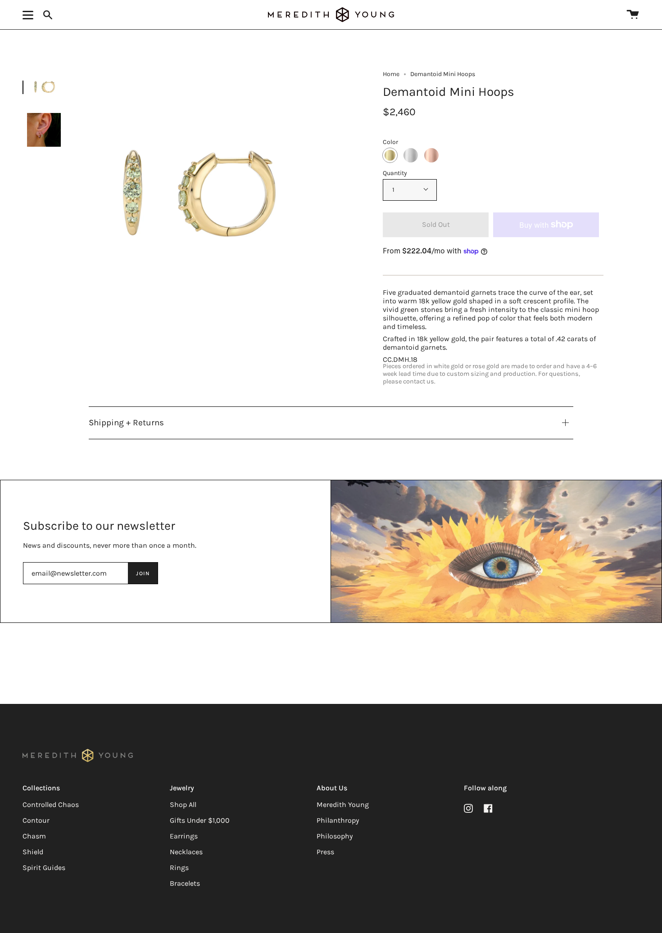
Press (325, 851)
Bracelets (185, 883)
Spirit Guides (44, 867)
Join (143, 573)
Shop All (183, 804)
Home (391, 74)
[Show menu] (29, 15)
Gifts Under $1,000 (200, 820)
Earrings (184, 836)
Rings (179, 867)
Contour (36, 820)
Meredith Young (343, 804)
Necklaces (186, 851)
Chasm (34, 836)
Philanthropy (338, 820)
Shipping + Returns (126, 423)
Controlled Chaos (51, 804)
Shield (33, 851)
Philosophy (335, 836)
